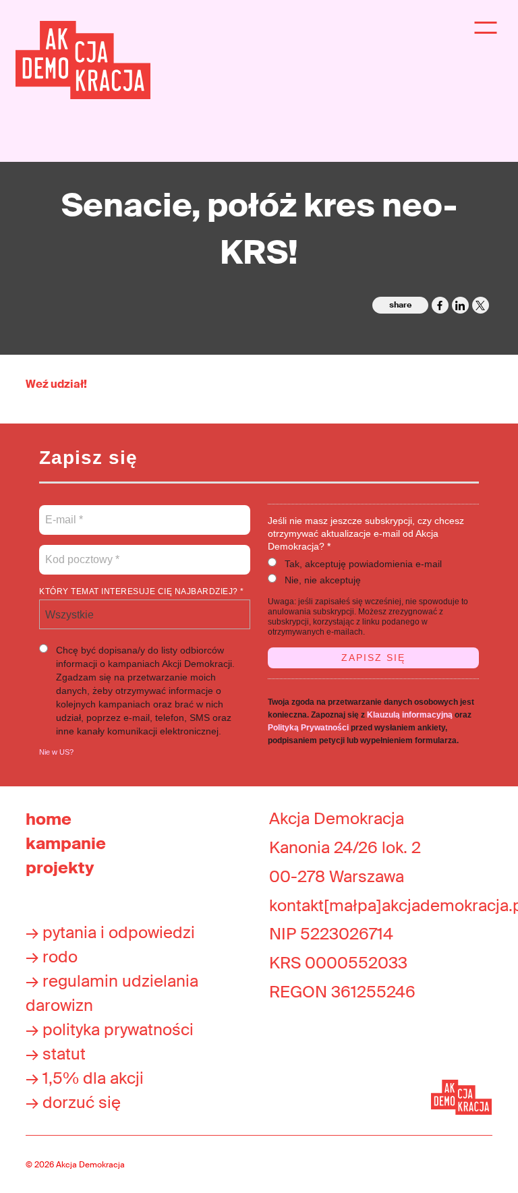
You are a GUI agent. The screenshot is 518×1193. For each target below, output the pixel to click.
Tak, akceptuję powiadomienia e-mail (363, 563)
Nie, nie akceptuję (323, 580)
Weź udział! (56, 384)
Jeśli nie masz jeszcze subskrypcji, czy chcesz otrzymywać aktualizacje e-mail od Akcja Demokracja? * (366, 533)
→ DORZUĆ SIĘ (73, 1102)
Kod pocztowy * (82, 552)
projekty (60, 867)
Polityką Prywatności (308, 727)
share (400, 304)
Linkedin (460, 305)
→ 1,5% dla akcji (85, 1078)
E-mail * (63, 512)
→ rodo (52, 956)
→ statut (56, 1053)
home (48, 819)
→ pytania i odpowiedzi (110, 932)
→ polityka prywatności (110, 1029)
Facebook (440, 305)
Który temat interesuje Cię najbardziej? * (141, 591)
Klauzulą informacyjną (410, 715)
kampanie (66, 843)
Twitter (480, 305)
